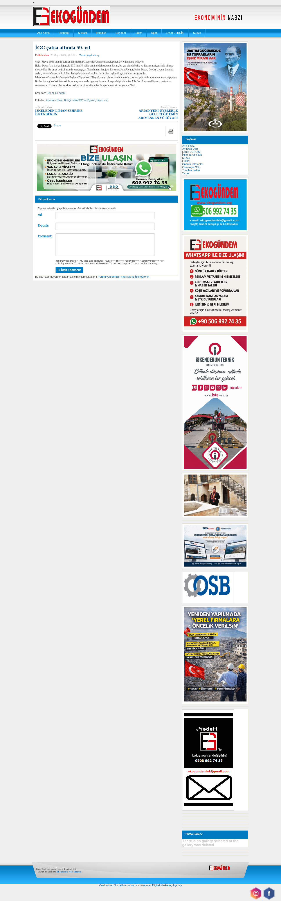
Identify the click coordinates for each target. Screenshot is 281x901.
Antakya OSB (190, 148)
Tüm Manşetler (191, 170)
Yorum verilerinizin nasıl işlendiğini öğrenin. (124, 276)
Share (57, 125)
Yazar (185, 173)
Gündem (120, 32)
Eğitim (138, 32)
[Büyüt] (242, 479)
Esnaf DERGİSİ (175, 32)
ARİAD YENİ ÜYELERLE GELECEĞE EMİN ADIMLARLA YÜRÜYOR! (158, 113)
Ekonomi (64, 32)
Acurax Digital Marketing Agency (162, 885)
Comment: (45, 236)
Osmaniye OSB (191, 167)
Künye (197, 32)
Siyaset (82, 32)
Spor (154, 32)
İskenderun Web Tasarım (68, 871)
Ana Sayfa (43, 32)
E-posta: (43, 225)
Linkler (186, 161)
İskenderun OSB (192, 154)
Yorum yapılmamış (89, 55)
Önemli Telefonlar (192, 164)
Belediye (101, 32)
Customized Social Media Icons (118, 885)
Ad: (40, 214)
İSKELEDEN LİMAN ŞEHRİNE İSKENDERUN (59, 111)
